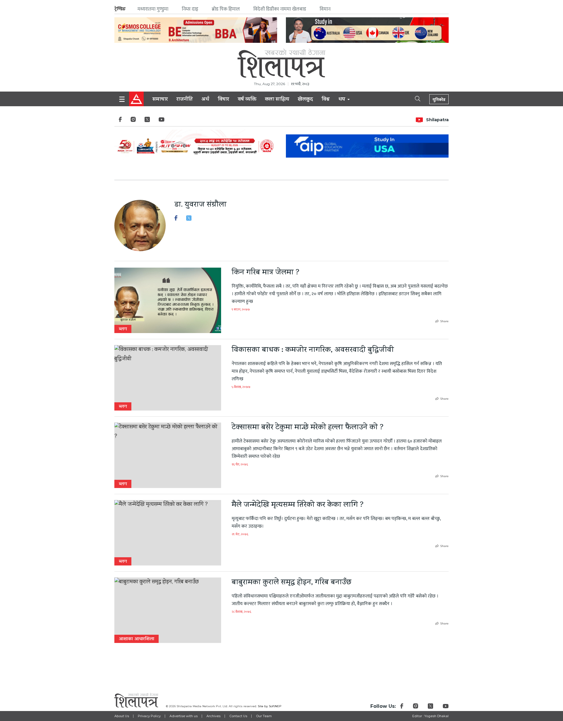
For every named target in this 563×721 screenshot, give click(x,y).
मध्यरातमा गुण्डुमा (153, 9)
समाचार (160, 99)
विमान (325, 9)
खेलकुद (305, 99)
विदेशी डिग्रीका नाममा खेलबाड (279, 9)
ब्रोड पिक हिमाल (226, 9)
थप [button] (342, 99)
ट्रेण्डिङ (120, 9)
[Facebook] (120, 121)
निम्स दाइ (190, 9)
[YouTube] (161, 121)
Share (444, 321)
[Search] (412, 98)
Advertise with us (183, 716)
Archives (213, 716)
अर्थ (205, 99)
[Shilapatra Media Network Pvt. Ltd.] (281, 63)
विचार (223, 99)
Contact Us (238, 716)
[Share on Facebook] (175, 219)
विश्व (326, 99)
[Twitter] (147, 121)
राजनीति (185, 99)
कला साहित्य (277, 99)
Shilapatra (437, 119)
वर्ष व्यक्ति (247, 99)
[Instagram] (133, 121)
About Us (121, 716)
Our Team (264, 716)
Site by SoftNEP (270, 706)
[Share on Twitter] (188, 219)
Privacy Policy (149, 716)
